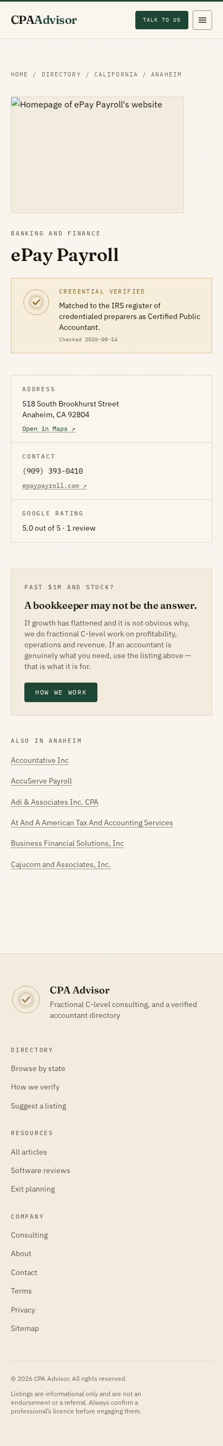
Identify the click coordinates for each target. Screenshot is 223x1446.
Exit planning (33, 1189)
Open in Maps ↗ (48, 428)
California (116, 74)
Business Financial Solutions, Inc (67, 843)
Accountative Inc (40, 760)
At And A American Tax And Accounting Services (92, 822)
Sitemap (25, 1328)
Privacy (23, 1310)
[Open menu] (202, 20)
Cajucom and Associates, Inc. (61, 864)
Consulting (29, 1235)
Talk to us (162, 19)
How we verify (35, 1087)
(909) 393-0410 (52, 471)
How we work (61, 692)
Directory (61, 74)
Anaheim (166, 74)
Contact (24, 1272)
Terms (21, 1291)
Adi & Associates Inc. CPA (55, 802)
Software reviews (40, 1170)
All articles (29, 1152)
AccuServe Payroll (41, 781)
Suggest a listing (38, 1106)
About (21, 1253)
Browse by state (38, 1068)
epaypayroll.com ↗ (54, 485)
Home (19, 74)
